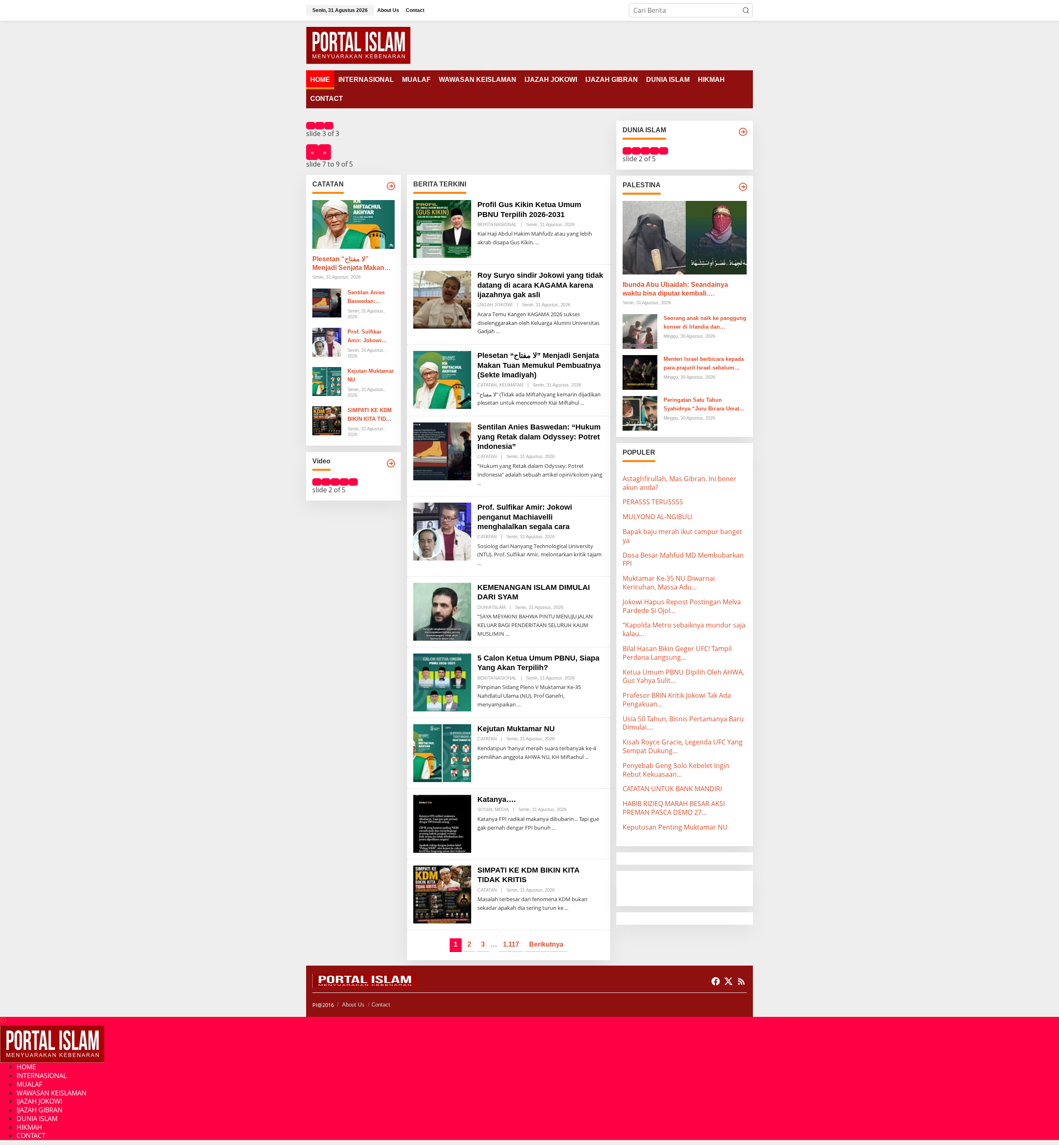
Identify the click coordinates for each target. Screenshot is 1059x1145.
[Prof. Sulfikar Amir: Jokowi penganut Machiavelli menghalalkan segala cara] (479, 563)
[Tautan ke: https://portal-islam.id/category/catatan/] (391, 186)
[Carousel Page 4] (344, 482)
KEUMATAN (511, 384)
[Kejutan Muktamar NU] (587, 757)
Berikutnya (546, 944)
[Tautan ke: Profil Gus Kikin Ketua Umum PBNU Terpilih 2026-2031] (442, 228)
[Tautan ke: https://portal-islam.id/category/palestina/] (743, 187)
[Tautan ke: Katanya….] (442, 823)
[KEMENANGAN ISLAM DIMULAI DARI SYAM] (507, 633)
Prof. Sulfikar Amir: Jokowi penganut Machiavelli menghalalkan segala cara (365, 337)
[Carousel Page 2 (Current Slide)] (319, 125)
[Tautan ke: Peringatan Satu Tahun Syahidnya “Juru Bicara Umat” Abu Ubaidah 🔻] (640, 412)
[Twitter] (728, 981)
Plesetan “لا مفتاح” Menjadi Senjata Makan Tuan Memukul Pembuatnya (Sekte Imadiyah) (348, 263)
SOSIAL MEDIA (493, 809)
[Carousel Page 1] (310, 125)
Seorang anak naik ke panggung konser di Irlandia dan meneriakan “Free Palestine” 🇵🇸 (705, 323)
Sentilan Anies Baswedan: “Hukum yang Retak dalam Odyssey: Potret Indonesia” (367, 297)
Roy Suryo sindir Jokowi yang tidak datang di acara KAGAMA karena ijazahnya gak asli (540, 285)
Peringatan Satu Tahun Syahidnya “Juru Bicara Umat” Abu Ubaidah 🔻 (703, 405)
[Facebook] (715, 981)
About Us (353, 1005)
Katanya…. (496, 799)
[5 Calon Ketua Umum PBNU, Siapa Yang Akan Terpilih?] (519, 704)
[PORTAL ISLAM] (358, 44)
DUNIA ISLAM (491, 607)
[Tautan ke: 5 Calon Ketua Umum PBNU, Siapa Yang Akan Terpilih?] (442, 681)
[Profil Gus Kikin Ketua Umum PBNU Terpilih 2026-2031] (537, 242)
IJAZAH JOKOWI (495, 304)
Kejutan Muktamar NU (370, 375)
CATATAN (487, 384)
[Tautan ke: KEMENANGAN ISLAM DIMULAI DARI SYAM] (442, 610)
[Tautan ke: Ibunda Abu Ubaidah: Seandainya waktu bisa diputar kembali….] (685, 237)
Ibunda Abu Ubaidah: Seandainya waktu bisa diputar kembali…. (675, 289)
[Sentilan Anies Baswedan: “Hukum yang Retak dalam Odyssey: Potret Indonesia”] (479, 483)
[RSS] (741, 981)
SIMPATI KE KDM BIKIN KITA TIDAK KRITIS (370, 415)
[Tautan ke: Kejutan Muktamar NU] (326, 381)
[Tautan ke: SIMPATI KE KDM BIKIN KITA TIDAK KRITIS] (326, 420)
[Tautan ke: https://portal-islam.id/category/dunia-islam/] (743, 132)
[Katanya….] (554, 827)
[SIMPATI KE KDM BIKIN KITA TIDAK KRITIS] (566, 907)
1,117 (511, 944)
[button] (746, 10)
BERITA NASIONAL (497, 224)
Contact (380, 1005)
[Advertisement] (689, 887)
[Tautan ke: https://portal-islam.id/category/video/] (391, 463)
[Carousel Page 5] (353, 482)
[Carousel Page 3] (328, 125)
